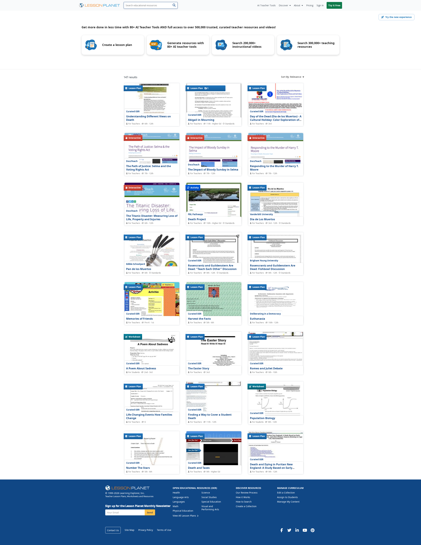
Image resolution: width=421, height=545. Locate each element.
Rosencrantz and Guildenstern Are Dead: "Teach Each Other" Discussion (212, 267)
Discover (283, 5)
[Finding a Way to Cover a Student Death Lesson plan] (214, 402)
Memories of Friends (139, 318)
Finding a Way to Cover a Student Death (210, 416)
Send (150, 512)
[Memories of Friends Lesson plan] (152, 302)
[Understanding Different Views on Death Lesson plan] (152, 103)
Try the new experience (398, 17)
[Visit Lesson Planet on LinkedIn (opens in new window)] (297, 530)
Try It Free (334, 5)
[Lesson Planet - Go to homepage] (101, 5)
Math (175, 506)
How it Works (243, 497)
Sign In (320, 5)
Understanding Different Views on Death (148, 118)
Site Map (129, 530)
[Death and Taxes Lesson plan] (214, 451)
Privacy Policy (145, 530)
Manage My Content (288, 501)
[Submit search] (174, 5)
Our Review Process (247, 492)
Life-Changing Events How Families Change (149, 416)
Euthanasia (257, 318)
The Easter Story (198, 368)
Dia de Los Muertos (262, 219)
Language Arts (181, 497)
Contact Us (113, 530)
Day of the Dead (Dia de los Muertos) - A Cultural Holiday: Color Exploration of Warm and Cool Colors (275, 120)
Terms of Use (164, 530)
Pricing (309, 5)
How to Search (244, 501)
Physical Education (183, 510)
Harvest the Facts (199, 318)
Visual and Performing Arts (210, 508)
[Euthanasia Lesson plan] (276, 302)
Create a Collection (246, 506)
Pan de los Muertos (138, 269)
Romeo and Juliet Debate (266, 368)
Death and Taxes (199, 468)
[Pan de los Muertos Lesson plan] (152, 254)
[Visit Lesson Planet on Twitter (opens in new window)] (289, 530)
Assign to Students (287, 497)
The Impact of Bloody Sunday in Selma (213, 169)
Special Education (211, 501)
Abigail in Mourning (201, 120)
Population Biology (262, 418)
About (297, 5)
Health (176, 492)
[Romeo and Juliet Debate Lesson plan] (276, 352)
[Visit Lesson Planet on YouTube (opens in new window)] (304, 530)
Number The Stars (138, 468)
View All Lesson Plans (185, 515)
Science (205, 492)
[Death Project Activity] (214, 203)
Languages (179, 501)
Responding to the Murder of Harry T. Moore (274, 168)
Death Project (197, 219)
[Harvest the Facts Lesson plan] (214, 302)
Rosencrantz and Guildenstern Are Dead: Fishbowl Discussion (272, 267)
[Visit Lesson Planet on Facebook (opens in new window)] (281, 530)
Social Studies (209, 497)
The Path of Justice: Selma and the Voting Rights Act (148, 168)
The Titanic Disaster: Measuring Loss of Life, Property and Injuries (151, 217)
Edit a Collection (286, 492)
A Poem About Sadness (141, 368)
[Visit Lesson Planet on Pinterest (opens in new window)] (312, 530)
